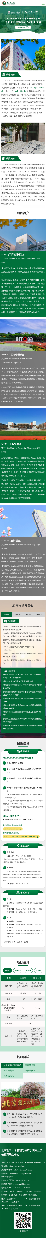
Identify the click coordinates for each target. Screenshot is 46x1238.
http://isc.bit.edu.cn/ (11, 829)
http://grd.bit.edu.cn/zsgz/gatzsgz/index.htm (19, 836)
